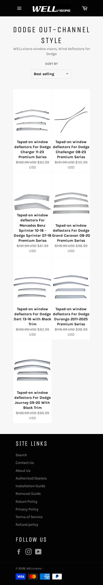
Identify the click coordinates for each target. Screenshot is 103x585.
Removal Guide (28, 493)
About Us (23, 470)
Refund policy (27, 524)
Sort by (51, 64)
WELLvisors (33, 568)
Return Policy (27, 501)
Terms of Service (29, 517)
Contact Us (25, 462)
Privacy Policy (27, 509)
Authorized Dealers (31, 478)
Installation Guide (30, 486)
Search (21, 455)
